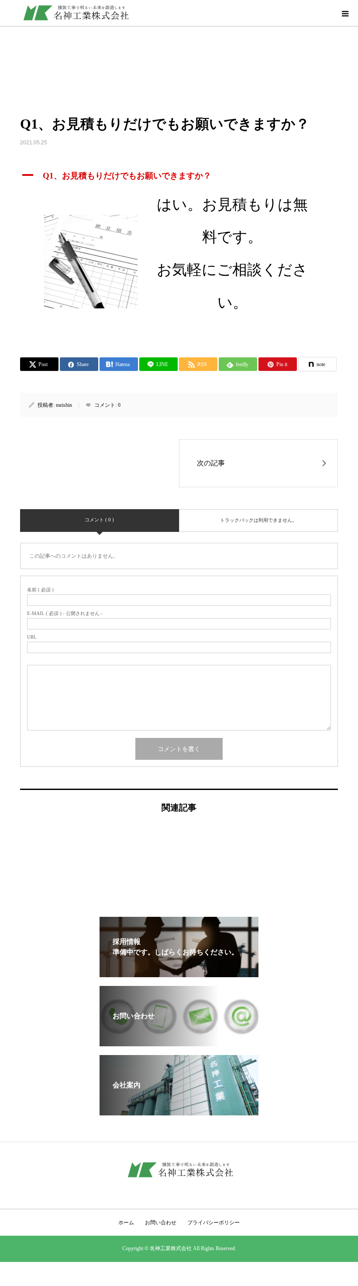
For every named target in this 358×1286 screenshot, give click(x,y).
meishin (64, 405)
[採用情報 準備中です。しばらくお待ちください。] (179, 973)
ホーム (126, 1223)
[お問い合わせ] (179, 1042)
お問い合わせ (160, 1223)
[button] (179, 176)
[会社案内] (179, 1111)
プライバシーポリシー (213, 1223)
